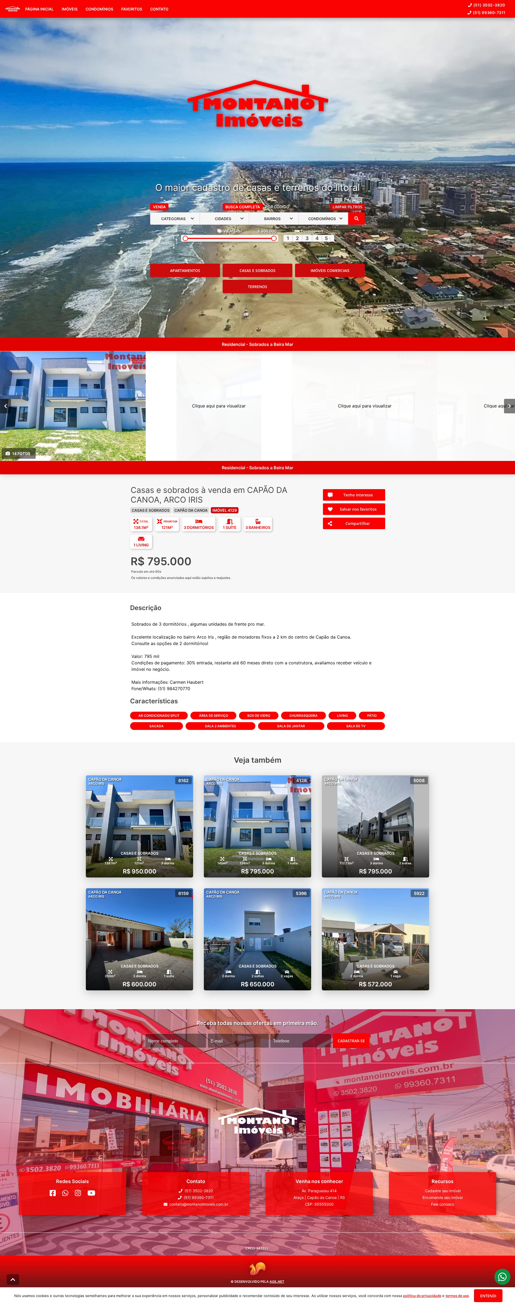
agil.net (277, 1282)
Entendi (488, 1295)
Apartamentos (185, 270)
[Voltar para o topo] (13, 1279)
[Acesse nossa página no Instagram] (78, 1193)
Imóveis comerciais (330, 270)
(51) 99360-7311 (489, 12)
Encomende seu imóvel (442, 1197)
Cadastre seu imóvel (443, 1190)
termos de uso (457, 1295)
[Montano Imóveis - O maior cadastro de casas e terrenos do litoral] (257, 104)
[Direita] (509, 406)
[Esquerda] (5, 406)
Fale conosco (442, 1204)
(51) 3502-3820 (489, 5)
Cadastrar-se (351, 1040)
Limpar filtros (347, 206)
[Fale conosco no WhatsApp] (65, 1193)
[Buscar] (356, 218)
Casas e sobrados (257, 270)
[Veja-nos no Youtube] (91, 1193)
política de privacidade (422, 1295)
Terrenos (257, 286)
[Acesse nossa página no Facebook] (53, 1193)
